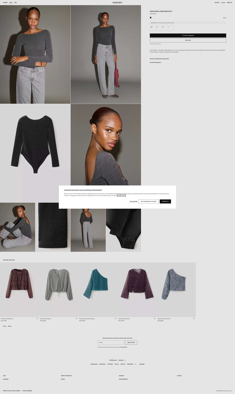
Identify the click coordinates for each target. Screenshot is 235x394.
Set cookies (133, 201)
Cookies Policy (121, 195)
